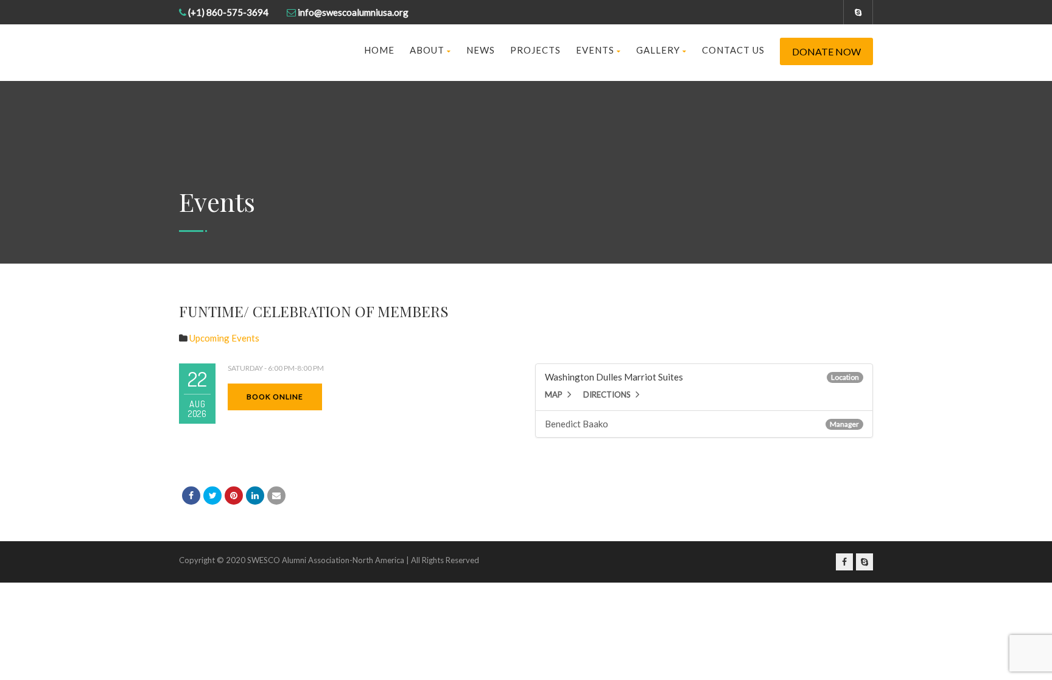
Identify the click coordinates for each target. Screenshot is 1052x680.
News (480, 49)
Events (595, 49)
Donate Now (826, 51)
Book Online (275, 396)
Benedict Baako (576, 423)
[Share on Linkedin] (255, 495)
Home (379, 49)
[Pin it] (234, 495)
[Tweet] (212, 495)
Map (554, 394)
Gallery (658, 49)
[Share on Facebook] (191, 495)
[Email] (276, 495)
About (427, 49)
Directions (607, 394)
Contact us (733, 49)
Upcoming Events (224, 337)
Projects (535, 49)
